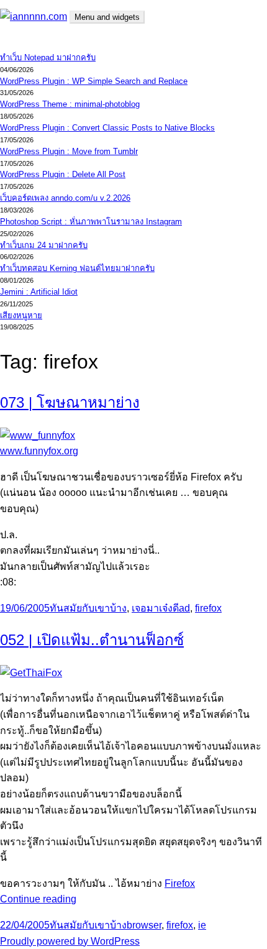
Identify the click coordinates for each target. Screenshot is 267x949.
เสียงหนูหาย (21, 315)
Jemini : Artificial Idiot (39, 291)
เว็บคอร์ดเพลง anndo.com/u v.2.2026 (65, 198)
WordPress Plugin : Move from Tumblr (69, 151)
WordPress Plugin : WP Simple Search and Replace (94, 81)
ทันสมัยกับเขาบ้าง (88, 608)
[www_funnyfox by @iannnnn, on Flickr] (37, 435)
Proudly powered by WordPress (70, 941)
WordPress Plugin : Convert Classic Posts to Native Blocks (107, 127)
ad (184, 608)
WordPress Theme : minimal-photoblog (70, 104)
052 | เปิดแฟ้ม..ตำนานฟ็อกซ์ (92, 639)
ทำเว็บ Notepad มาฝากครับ (48, 57)
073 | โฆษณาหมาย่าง (70, 402)
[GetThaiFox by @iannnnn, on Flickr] (31, 672)
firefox (208, 608)
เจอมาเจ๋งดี (155, 608)
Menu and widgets (107, 17)
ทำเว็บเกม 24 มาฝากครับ (44, 245)
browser (144, 925)
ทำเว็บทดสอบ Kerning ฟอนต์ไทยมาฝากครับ (77, 268)
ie (202, 925)
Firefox (180, 883)
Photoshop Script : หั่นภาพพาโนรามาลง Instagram (91, 221)
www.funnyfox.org (39, 451)
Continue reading (38, 899)
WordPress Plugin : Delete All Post (62, 174)
